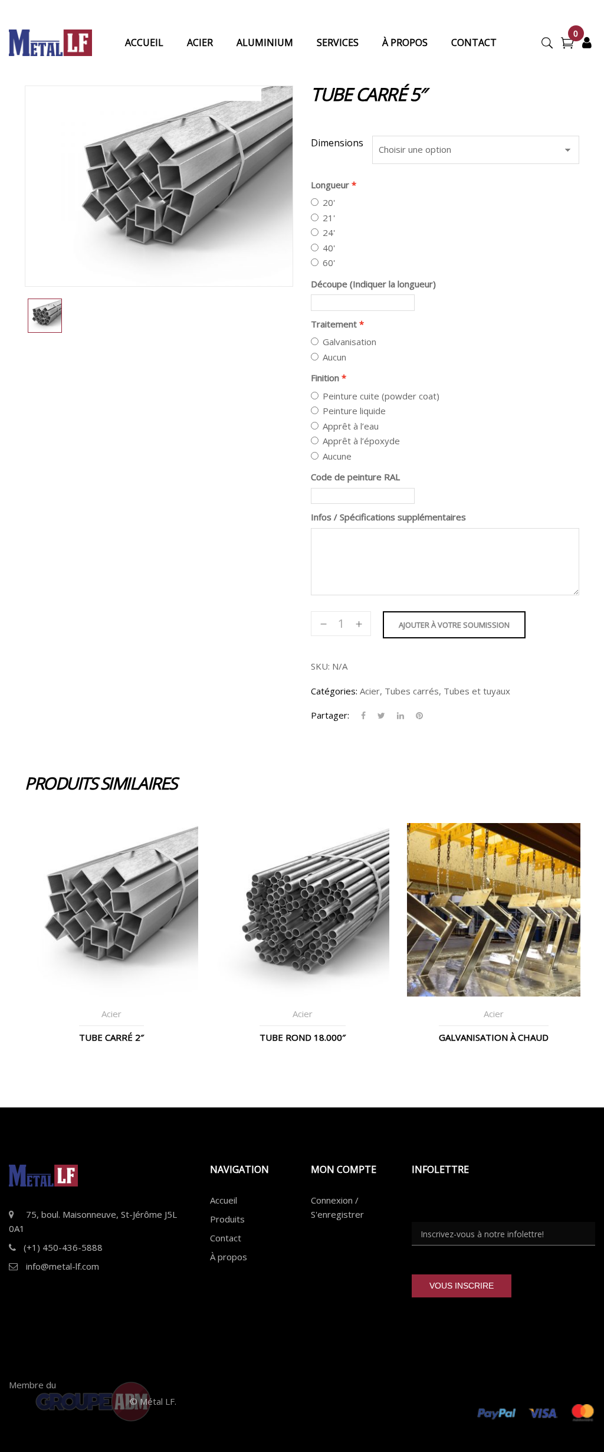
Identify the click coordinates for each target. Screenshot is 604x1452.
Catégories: (334, 691)
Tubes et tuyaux (477, 691)
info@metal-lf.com (62, 1266)
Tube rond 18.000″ (303, 1037)
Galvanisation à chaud (494, 1037)
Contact (225, 1238)
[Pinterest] (416, 715)
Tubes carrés (412, 691)
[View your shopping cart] (567, 44)
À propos (228, 1257)
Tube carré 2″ (111, 1037)
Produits (227, 1219)
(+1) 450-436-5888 (63, 1247)
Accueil (223, 1200)
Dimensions (337, 143)
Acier (370, 691)
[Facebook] (363, 715)
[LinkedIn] (400, 715)
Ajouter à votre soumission (454, 625)
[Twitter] (381, 715)
